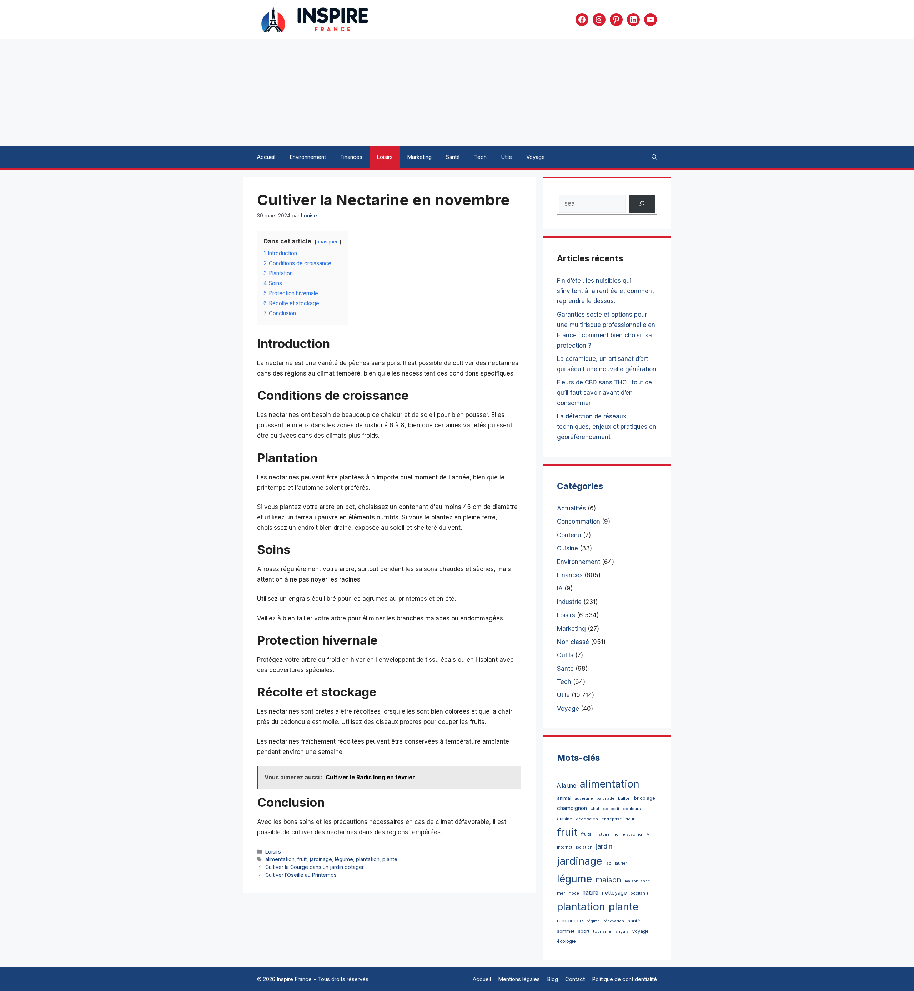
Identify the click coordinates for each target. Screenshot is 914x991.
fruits (586, 834)
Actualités (571, 508)
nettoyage (614, 893)
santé (634, 921)
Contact (575, 979)
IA (560, 588)
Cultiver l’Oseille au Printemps (301, 875)
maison (608, 879)
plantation (368, 859)
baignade (605, 798)
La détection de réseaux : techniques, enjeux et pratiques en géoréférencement (606, 427)
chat (595, 808)
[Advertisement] (457, 93)
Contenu (569, 535)
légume (344, 859)
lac (608, 863)
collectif (611, 808)
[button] (654, 157)
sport (583, 931)
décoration (587, 818)
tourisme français (611, 931)
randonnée (570, 920)
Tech (480, 157)
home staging (627, 834)
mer (561, 893)
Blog (552, 979)
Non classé (573, 641)
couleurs (632, 808)
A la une (566, 785)
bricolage (644, 798)
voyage (640, 931)
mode (573, 893)
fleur (630, 818)
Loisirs (385, 157)
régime (593, 921)
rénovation (613, 921)
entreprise (612, 818)
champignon (572, 808)
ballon (624, 798)
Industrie (569, 601)
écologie (566, 941)
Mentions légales (519, 979)
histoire (602, 834)
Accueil (266, 157)
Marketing (419, 157)
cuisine (564, 818)
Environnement (308, 157)
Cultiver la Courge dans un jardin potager (314, 867)
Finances (351, 157)
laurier (621, 863)
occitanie (640, 893)
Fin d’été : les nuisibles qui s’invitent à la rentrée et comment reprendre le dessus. (605, 291)
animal (564, 798)
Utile (506, 157)
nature (590, 892)
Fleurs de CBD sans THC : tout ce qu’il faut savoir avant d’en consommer (604, 393)
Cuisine (567, 548)
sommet (565, 931)
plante (389, 859)
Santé (453, 157)
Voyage (535, 157)
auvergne (584, 798)
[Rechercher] (642, 204)
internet (564, 847)
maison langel (638, 881)
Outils (565, 655)
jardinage (321, 859)
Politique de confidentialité (624, 979)
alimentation (280, 859)
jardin (604, 846)
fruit (302, 859)
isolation (584, 847)
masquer (328, 242)
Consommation (578, 521)
